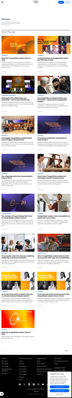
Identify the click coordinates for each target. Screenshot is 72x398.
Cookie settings (59, 394)
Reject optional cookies (59, 390)
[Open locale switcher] (2, 394)
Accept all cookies (59, 386)
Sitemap (36, 391)
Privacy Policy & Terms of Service (36, 389)
